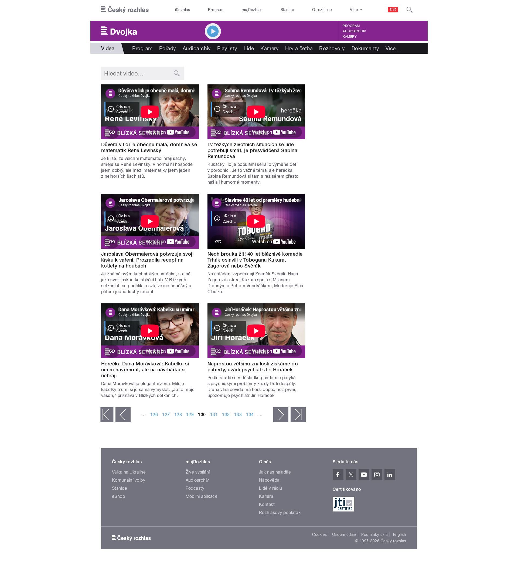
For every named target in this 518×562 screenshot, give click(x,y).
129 (190, 414)
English (399, 534)
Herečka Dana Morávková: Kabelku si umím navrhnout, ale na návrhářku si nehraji (145, 369)
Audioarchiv (354, 31)
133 (238, 414)
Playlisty (227, 48)
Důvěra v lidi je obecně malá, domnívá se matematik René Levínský (149, 147)
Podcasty (195, 488)
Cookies (319, 534)
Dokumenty (365, 48)
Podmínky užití (374, 534)
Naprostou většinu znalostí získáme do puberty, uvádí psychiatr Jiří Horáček (252, 366)
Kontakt (267, 504)
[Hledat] (409, 9)
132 (226, 414)
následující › (280, 414)
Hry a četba (299, 48)
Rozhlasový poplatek (280, 512)
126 (154, 414)
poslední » (298, 414)
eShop (118, 496)
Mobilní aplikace (202, 496)
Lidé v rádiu (270, 488)
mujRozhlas (252, 10)
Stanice (287, 10)
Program (215, 10)
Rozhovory (332, 48)
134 (250, 414)
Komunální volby (128, 480)
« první (106, 414)
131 (214, 414)
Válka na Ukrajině (129, 472)
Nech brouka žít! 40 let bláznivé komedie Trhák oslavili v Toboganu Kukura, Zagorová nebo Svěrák (255, 260)
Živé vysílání (198, 472)
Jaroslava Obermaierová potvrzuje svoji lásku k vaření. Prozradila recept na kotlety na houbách (147, 260)
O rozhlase (322, 10)
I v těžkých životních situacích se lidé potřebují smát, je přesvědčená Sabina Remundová (252, 150)
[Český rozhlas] (125, 9)
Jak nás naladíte (275, 472)
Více (393, 48)
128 (178, 414)
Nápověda (269, 480)
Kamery (350, 37)
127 (166, 414)
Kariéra (266, 496)
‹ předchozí (123, 414)
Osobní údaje (344, 534)
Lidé (249, 48)
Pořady (167, 48)
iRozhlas (182, 10)
